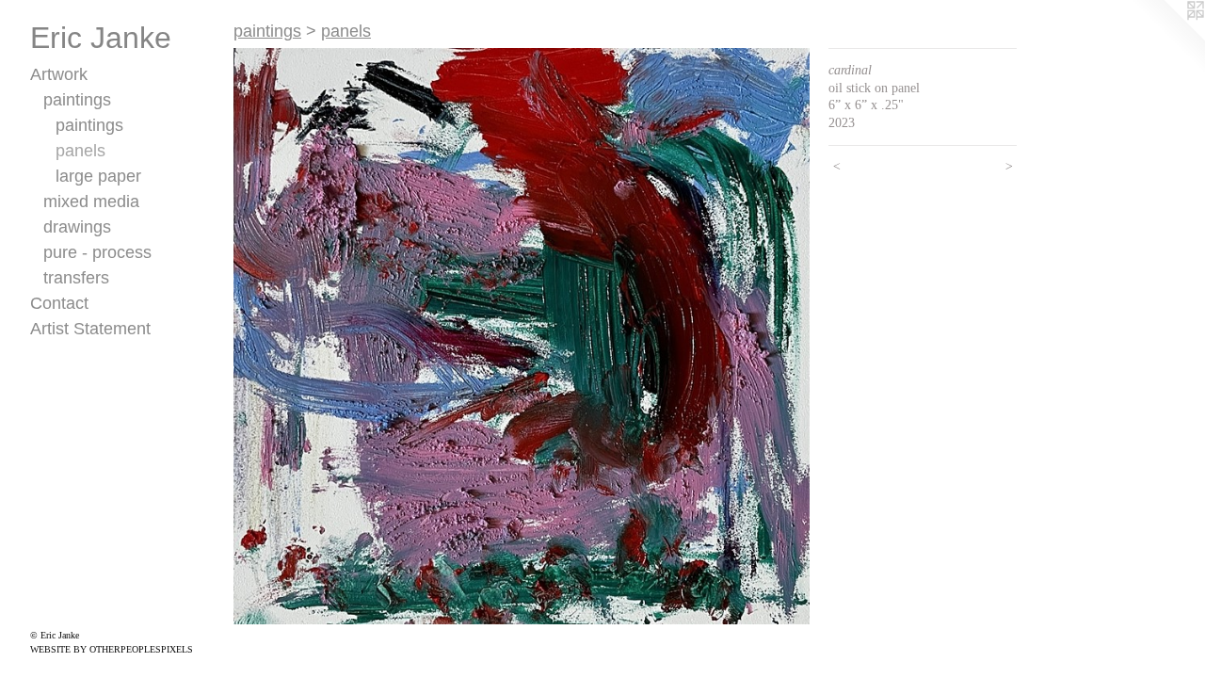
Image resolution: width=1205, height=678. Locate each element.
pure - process (97, 252)
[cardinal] (521, 336)
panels (80, 150)
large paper (98, 176)
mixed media (91, 201)
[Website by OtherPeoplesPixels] (1167, 37)
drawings (77, 227)
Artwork (59, 74)
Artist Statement (90, 328)
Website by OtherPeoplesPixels (111, 649)
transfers (76, 277)
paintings (77, 99)
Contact (59, 303)
